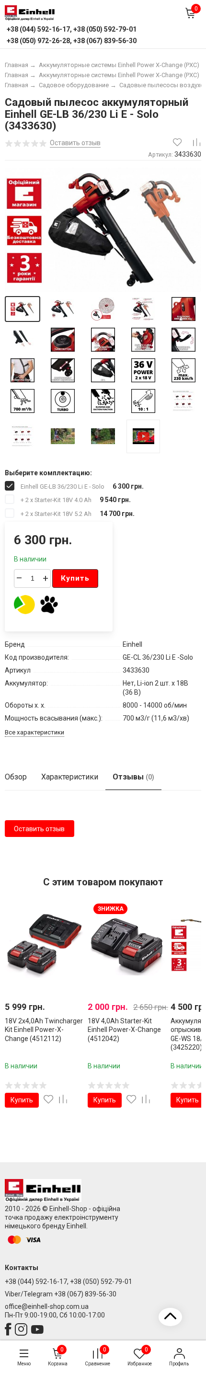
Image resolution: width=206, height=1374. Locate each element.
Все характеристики (34, 732)
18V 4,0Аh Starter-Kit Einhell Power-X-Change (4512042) (124, 1029)
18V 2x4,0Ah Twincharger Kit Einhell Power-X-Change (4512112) (44, 1029)
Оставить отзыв (39, 829)
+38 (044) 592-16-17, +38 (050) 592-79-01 (68, 1281)
